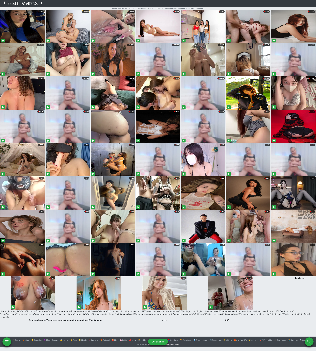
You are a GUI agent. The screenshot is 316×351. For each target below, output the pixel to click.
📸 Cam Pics (293, 340)
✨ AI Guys (253, 340)
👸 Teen (73, 340)
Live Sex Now (158, 342)
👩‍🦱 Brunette (93, 340)
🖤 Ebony (16, 340)
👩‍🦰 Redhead (105, 340)
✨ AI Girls (228, 340)
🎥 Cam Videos (280, 340)
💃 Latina (25, 340)
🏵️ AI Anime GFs (240, 340)
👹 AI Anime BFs (266, 340)
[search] (309, 341)
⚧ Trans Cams (185, 340)
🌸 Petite (123, 340)
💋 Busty (132, 340)
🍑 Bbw (115, 340)
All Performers (169, 344)
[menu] (6, 341)
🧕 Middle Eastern (51, 340)
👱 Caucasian (36, 340)
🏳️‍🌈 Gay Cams (173, 340)
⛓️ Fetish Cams (216, 340)
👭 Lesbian (142, 340)
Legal (177, 344)
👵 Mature (64, 340)
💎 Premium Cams (200, 340)
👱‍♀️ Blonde (83, 340)
